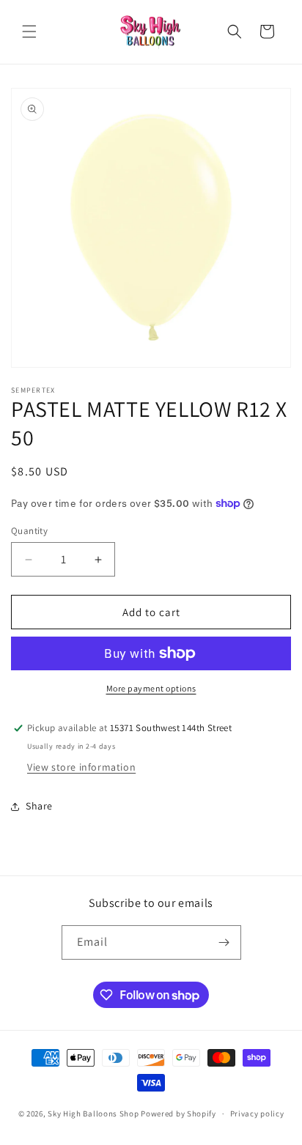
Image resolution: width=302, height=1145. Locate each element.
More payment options (151, 688)
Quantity (29, 531)
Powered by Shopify (178, 1113)
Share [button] (39, 805)
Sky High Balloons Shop (93, 1113)
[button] (29, 31)
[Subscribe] (224, 942)
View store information (81, 767)
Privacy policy (257, 1113)
